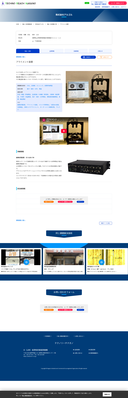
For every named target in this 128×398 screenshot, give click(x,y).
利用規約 (47, 336)
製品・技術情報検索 (27, 24)
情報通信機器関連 (52, 97)
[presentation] (26, 262)
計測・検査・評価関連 (23, 94)
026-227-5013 (100, 4)
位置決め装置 (55, 105)
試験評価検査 (48, 85)
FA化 (28, 85)
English (87, 3)
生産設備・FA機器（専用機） (40, 94)
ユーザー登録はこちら (65, 202)
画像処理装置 (21, 105)
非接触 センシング (37, 85)
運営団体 (97, 7)
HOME (17, 24)
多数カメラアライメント (31, 107)
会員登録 (77, 350)
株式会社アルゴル (39, 24)
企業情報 (51, 51)
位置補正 (20, 107)
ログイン (123, 7)
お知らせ (100, 51)
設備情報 (76, 51)
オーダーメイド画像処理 (47, 107)
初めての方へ (48, 202)
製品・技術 (28, 51)
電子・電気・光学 (32, 89)
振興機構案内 (106, 7)
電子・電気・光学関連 (38, 97)
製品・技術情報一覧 (52, 24)
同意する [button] (107, 394)
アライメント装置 (32, 105)
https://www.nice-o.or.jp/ (30, 356)
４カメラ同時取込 (44, 105)
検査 (40, 89)
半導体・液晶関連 (25, 97)
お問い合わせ (115, 7)
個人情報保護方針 (62, 336)
